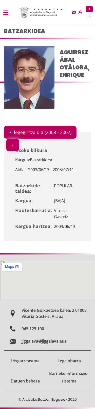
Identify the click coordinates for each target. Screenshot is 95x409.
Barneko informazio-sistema (69, 377)
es (89, 16)
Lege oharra (69, 361)
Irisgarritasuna (25, 361)
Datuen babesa (25, 381)
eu (89, 9)
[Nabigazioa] (6, 12)
